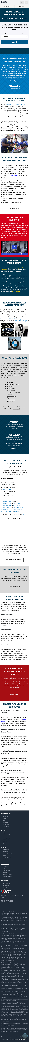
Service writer (10, 386)
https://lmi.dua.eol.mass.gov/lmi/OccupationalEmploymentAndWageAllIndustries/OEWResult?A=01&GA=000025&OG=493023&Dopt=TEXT (14, 1001)
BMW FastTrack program (21, 320)
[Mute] (24, 254)
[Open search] (22, 2)
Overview (3, 52)
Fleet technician (11, 400)
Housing (16, 511)
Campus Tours (6, 489)
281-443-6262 (7, 501)
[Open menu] (26, 2)
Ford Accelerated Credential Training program (13, 319)
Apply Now (21, 6)
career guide (16, 409)
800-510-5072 (7, 507)
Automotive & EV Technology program (16, 104)
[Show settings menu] (27, 254)
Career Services (17, 509)
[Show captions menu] (21, 254)
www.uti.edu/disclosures (18, 914)
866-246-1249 (7, 505)
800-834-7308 (7, 503)
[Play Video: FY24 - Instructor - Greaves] (14, 247)
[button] (27, 1040)
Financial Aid (16, 505)
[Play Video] (2, 254)
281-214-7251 (7, 509)
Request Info (7, 6)
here (24, 514)
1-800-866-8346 (7, 511)
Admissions (16, 503)
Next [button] (13, 42)
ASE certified (16, 291)
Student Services (18, 507)
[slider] (13, 254)
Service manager (11, 396)
